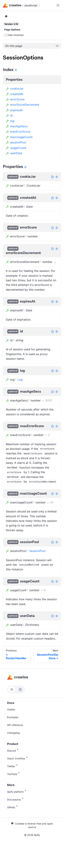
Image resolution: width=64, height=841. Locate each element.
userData (16, 153)
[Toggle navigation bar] (58, 5)
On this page (13, 46)
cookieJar (16, 88)
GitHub (11, 807)
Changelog (13, 732)
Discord (11, 750)
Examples (12, 717)
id (11, 115)
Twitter (11, 766)
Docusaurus (14, 799)
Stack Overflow (16, 758)
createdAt (16, 94)
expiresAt (16, 110)
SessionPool (37, 551)
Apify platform (15, 791)
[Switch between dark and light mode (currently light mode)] (16, 689)
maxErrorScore (20, 131)
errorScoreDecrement (24, 104)
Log (20, 379)
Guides (11, 709)
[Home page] (6, 16)
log (12, 121)
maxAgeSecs (19, 126)
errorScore (17, 99)
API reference (15, 724)
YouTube (12, 774)
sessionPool (18, 142)
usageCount (18, 148)
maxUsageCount (21, 137)
